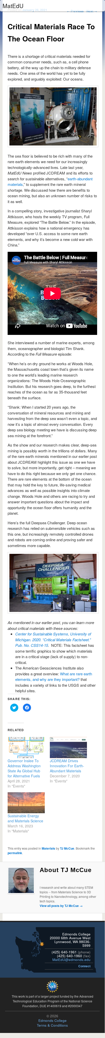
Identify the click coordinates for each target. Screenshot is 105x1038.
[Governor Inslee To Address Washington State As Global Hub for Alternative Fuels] (26, 747)
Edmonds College (52, 1020)
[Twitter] (48, 878)
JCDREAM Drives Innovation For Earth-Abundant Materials (67, 765)
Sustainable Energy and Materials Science (25, 818)
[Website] (42, 878)
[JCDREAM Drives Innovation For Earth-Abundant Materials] (68, 747)
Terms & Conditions (52, 1025)
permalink (15, 853)
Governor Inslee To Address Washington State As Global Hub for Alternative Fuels (24, 768)
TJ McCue (67, 848)
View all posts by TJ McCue (61, 905)
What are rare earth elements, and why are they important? (53, 676)
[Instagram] (59, 878)
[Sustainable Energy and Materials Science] (26, 802)
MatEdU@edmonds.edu (71, 959)
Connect (84, 966)
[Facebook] (54, 878)
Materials (48, 848)
